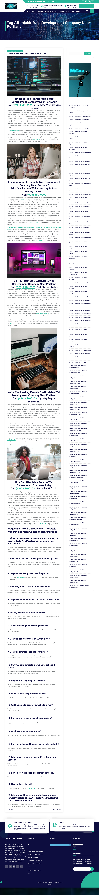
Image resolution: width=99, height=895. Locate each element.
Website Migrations (33, 857)
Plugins (62, 11)
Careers (61, 822)
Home (29, 11)
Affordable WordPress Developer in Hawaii (80, 313)
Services (40, 11)
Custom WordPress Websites (35, 851)
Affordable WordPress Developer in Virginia (80, 152)
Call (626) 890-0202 (86, 6)
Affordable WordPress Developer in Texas (79, 164)
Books (56, 11)
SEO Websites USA (14, 130)
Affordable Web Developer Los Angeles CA (80, 116)
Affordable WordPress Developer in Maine (80, 283)
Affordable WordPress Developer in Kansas (80, 297)
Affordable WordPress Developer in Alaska (80, 353)
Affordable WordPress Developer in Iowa (79, 300)
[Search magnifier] (70, 845)
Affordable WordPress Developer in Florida (80, 320)
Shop (67, 11)
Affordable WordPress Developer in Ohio (79, 203)
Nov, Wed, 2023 (57, 809)
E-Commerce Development (35, 860)
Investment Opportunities (23, 822)
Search (70, 51)
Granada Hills (71, 5)
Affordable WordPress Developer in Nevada (80, 237)
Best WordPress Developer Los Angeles (79, 119)
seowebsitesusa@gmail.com (37, 1)
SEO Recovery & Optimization (35, 854)
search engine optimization (43, 313)
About (33, 11)
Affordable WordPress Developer (77, 362)
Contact (78, 11)
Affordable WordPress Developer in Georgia (80, 317)
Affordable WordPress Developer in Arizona (80, 350)
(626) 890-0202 (53, 1)
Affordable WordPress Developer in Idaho (79, 310)
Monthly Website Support (34, 870)
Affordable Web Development (15, 51)
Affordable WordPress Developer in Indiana (80, 303)
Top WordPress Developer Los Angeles (79, 128)
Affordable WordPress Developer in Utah (79, 161)
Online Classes (49, 11)
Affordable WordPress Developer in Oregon (80, 194)
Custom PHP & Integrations (35, 863)
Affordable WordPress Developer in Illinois (80, 307)
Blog (73, 11)
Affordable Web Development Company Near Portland (26, 30)
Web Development (32, 867)
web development (22, 199)
